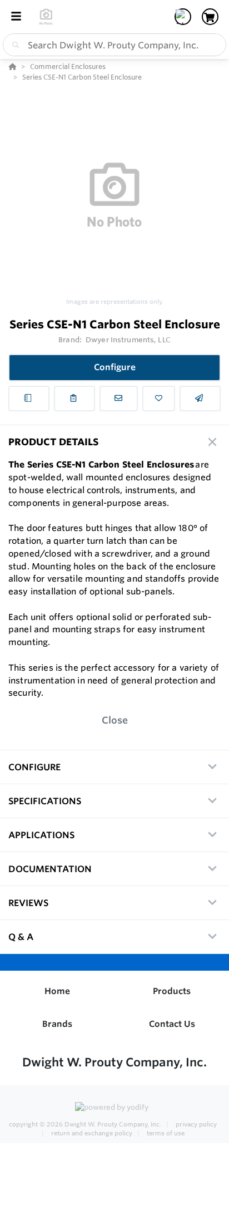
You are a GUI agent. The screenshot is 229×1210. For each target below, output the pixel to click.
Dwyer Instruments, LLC (128, 339)
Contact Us (172, 1024)
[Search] (13, 45)
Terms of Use (165, 1133)
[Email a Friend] (200, 398)
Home (57, 991)
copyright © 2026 (85, 1124)
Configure (115, 367)
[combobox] (114, 45)
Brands (57, 1024)
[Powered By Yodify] (114, 1108)
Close (115, 720)
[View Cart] (210, 16)
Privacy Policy (195, 1124)
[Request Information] (118, 398)
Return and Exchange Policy (91, 1133)
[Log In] (183, 16)
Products (172, 991)
